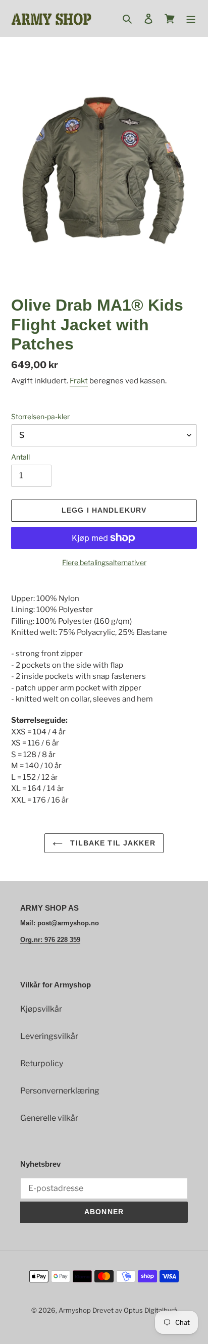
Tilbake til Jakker (111, 843)
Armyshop (75, 1310)
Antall (20, 457)
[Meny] (190, 19)
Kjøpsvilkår (41, 1009)
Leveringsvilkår (49, 1036)
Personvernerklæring (59, 1091)
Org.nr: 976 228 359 (50, 939)
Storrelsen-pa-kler (40, 416)
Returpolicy (41, 1063)
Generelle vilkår (49, 1118)
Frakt (79, 380)
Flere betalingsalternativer (104, 562)
